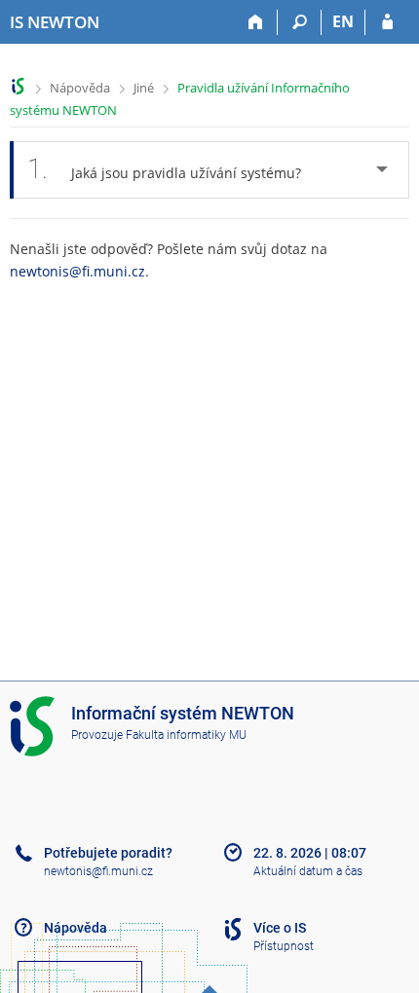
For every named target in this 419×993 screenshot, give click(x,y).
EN (343, 21)
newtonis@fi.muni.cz (77, 271)
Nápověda (80, 87)
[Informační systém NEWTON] (18, 86)
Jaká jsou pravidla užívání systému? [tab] (164, 169)
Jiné (143, 87)
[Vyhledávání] (300, 22)
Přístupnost (283, 946)
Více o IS (279, 928)
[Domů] (256, 22)
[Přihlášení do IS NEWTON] (387, 22)
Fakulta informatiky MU (186, 735)
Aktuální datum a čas (307, 871)
